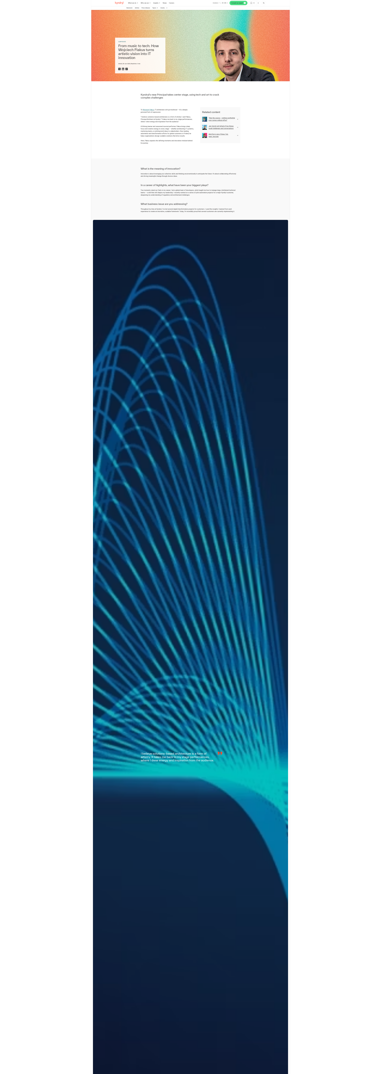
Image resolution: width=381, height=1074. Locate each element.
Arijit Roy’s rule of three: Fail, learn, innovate (218, 135)
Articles (137, 8)
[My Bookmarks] (258, 3)
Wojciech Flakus (148, 110)
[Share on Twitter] (119, 69)
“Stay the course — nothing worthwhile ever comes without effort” (222, 119)
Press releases (146, 8)
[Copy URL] (126, 69)
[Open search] (264, 3)
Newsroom (129, 8)
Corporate (122, 41)
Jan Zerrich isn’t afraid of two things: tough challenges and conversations (221, 127)
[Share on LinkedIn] (123, 69)
